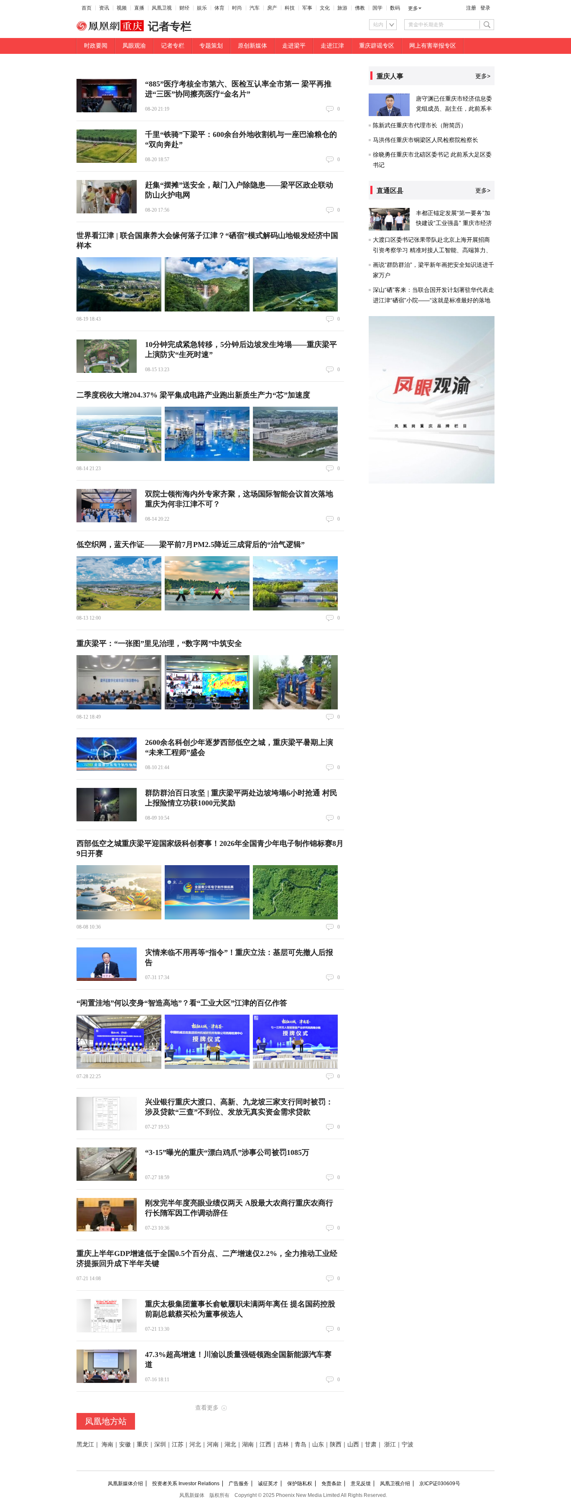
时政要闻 (95, 46)
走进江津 (332, 46)
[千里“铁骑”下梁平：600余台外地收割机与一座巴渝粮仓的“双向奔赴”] (106, 146)
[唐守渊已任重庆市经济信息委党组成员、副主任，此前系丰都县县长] (389, 105)
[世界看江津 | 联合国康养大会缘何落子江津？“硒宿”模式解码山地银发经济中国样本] (118, 284)
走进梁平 (294, 46)
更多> (482, 76)
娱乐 (202, 8)
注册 (471, 8)
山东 (318, 1444)
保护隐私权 (299, 1483)
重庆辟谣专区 (376, 46)
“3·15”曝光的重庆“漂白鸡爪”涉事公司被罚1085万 (227, 1152)
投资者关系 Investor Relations (185, 1483)
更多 (413, 8)
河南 (213, 1444)
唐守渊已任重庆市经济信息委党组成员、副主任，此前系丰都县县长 (454, 108)
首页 (87, 8)
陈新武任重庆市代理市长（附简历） (419, 125)
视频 (122, 8)
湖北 (230, 1444)
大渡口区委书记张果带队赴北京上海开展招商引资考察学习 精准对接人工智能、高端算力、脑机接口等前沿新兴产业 (432, 250)
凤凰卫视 (162, 8)
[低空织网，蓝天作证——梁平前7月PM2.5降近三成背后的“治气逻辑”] (118, 583)
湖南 (248, 1444)
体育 (219, 8)
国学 (377, 8)
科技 (290, 8)
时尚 (237, 8)
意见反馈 (361, 1483)
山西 (353, 1444)
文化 (325, 8)
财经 (184, 8)
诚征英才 (268, 1483)
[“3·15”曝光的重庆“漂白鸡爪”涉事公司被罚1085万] (106, 1164)
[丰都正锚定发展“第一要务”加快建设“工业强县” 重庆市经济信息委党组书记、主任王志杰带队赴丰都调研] (389, 219)
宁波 (407, 1444)
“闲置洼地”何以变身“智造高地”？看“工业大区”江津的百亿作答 (181, 1003)
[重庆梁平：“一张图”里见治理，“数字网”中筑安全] (118, 682)
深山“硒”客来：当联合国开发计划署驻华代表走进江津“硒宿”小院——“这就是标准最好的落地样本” (433, 300)
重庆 (142, 1444)
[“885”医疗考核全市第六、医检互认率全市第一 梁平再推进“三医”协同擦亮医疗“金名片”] (106, 95)
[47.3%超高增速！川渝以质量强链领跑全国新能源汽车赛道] (106, 1366)
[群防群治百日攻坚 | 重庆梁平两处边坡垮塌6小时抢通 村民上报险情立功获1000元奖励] (106, 804)
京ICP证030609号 (439, 1483)
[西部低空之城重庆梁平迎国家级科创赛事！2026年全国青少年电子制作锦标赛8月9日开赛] (118, 892)
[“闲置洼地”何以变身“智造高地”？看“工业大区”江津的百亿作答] (118, 1042)
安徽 (125, 1444)
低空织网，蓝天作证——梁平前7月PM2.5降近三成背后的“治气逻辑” (190, 544)
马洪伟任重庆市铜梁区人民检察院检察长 (425, 140)
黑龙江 (85, 1444)
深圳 (160, 1444)
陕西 (336, 1444)
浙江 (390, 1444)
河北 (195, 1444)
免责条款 (331, 1483)
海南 (107, 1444)
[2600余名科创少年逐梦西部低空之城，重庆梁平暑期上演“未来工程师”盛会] (106, 754)
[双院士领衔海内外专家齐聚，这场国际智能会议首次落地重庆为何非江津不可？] (106, 505)
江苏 (178, 1444)
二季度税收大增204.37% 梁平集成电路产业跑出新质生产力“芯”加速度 (193, 395)
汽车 (255, 8)
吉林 (283, 1444)
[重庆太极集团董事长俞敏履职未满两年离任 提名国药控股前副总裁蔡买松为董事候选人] (106, 1315)
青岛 (300, 1444)
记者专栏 (172, 46)
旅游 (342, 8)
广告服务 (239, 1483)
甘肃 (371, 1444)
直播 (139, 8)
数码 (395, 8)
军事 (307, 8)
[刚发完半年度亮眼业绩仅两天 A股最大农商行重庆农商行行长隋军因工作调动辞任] (106, 1214)
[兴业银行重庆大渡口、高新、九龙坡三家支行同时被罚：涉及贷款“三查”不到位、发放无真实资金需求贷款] (106, 1113)
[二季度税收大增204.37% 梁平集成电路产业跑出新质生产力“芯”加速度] (118, 434)
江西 (265, 1444)
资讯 (104, 8)
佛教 (360, 8)
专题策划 (211, 46)
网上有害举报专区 (432, 46)
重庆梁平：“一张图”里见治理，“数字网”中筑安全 (159, 643)
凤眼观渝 (134, 46)
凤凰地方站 (106, 1421)
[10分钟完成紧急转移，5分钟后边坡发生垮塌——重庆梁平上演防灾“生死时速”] (106, 356)
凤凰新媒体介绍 (125, 1483)
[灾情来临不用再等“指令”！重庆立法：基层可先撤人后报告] (106, 964)
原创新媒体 (252, 46)
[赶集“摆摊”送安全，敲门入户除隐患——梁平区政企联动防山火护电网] (106, 196)
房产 (272, 8)
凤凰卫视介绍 (395, 1483)
